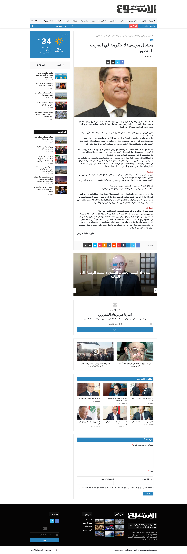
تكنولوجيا (84, 21)
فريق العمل (87, 530)
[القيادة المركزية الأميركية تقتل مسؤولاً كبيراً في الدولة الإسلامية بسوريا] (109, 521)
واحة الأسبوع (48, 21)
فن (68, 21)
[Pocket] (100, 245)
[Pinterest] (119, 245)
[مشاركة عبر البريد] (113, 62)
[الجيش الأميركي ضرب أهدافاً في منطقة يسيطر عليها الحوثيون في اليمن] (61, 170)
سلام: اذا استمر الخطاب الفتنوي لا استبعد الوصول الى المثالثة (115, 274)
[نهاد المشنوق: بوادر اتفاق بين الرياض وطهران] (141, 389)
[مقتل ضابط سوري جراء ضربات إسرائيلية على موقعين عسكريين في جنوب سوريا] (61, 180)
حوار (130, 36)
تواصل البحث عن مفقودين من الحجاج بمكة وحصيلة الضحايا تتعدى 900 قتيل (44, 114)
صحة (93, 21)
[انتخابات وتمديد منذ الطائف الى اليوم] (141, 413)
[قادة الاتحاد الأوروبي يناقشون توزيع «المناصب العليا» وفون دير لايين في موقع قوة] (119, 533)
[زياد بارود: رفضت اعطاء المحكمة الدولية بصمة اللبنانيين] (115, 389)
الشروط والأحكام (37, 550)
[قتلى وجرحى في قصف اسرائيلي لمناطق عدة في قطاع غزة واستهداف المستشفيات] (119, 527)
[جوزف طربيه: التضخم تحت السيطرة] (88, 389)
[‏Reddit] (114, 245)
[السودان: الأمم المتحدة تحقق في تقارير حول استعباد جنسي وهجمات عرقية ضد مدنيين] (99, 527)
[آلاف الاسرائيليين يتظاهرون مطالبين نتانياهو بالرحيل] (99, 533)
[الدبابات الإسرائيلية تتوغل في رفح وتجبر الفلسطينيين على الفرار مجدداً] (99, 521)
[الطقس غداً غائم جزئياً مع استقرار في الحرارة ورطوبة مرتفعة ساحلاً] (61, 76)
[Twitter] (117, 62)
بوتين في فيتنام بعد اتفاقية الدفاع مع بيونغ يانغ (45, 103)
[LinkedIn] (128, 245)
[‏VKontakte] (109, 245)
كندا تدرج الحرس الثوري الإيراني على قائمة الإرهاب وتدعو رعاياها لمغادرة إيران (45, 158)
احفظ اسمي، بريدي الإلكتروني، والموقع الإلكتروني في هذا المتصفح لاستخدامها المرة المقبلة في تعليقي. (115, 487)
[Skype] (95, 245)
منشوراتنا (88, 526)
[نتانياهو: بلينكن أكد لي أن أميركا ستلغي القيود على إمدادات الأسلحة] (61, 190)
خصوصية (48, 550)
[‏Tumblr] (123, 245)
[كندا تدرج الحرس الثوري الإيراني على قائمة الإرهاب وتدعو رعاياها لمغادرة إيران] (61, 159)
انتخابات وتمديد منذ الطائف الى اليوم (142, 422)
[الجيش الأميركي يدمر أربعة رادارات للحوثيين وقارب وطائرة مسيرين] (109, 534)
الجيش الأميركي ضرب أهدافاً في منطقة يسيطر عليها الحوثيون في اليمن (44, 169)
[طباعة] (108, 62)
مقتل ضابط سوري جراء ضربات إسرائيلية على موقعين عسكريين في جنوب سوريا (43, 179)
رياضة (60, 21)
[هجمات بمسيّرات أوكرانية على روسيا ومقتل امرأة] (61, 96)
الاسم (150, 471)
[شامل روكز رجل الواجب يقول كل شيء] (88, 413)
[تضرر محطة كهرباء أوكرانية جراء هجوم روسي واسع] (61, 86)
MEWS (124, 550)
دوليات (121, 21)
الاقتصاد (113, 21)
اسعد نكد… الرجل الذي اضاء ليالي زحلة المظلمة (116, 423)
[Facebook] (122, 62)
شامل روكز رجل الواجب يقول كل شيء (89, 423)
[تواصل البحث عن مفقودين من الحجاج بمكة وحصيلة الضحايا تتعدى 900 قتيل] (61, 115)
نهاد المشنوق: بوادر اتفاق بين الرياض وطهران (142, 399)
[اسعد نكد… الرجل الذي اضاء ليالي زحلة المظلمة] (115, 413)
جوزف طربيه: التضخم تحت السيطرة (89, 398)
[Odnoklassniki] (104, 245)
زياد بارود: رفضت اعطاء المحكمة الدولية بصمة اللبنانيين (116, 399)
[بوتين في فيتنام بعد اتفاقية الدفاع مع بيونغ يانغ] (61, 106)
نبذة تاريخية (87, 523)
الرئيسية (152, 21)
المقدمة (89, 520)
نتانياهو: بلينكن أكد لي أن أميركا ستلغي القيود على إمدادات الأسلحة (43, 189)
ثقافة (75, 21)
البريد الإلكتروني (147, 479)
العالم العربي (133, 21)
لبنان (144, 21)
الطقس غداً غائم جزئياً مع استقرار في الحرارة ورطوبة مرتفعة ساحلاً (44, 75)
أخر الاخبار (60, 65)
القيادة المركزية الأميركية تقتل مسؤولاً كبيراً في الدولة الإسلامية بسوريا (104, 26)
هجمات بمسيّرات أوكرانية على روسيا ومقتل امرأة (44, 94)
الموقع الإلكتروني (107, 479)
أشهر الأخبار (40, 65)
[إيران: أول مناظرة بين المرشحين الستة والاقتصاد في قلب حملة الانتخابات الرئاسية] (109, 527)
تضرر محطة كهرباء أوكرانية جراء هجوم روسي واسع (44, 84)
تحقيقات (102, 21)
